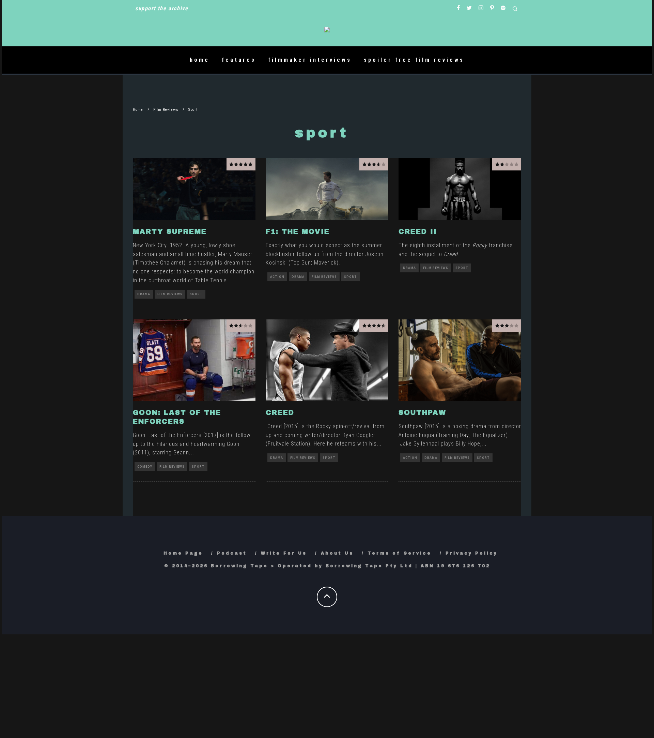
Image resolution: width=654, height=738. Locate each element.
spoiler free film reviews (414, 60)
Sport (196, 294)
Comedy (144, 466)
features (239, 60)
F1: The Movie (298, 231)
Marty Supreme (170, 231)
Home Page (183, 553)
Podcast (232, 553)
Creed (280, 412)
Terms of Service (400, 553)
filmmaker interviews (310, 60)
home (199, 60)
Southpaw (422, 412)
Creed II (418, 231)
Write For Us (284, 553)
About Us (337, 553)
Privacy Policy (472, 553)
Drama (143, 294)
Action (277, 276)
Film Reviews (170, 294)
